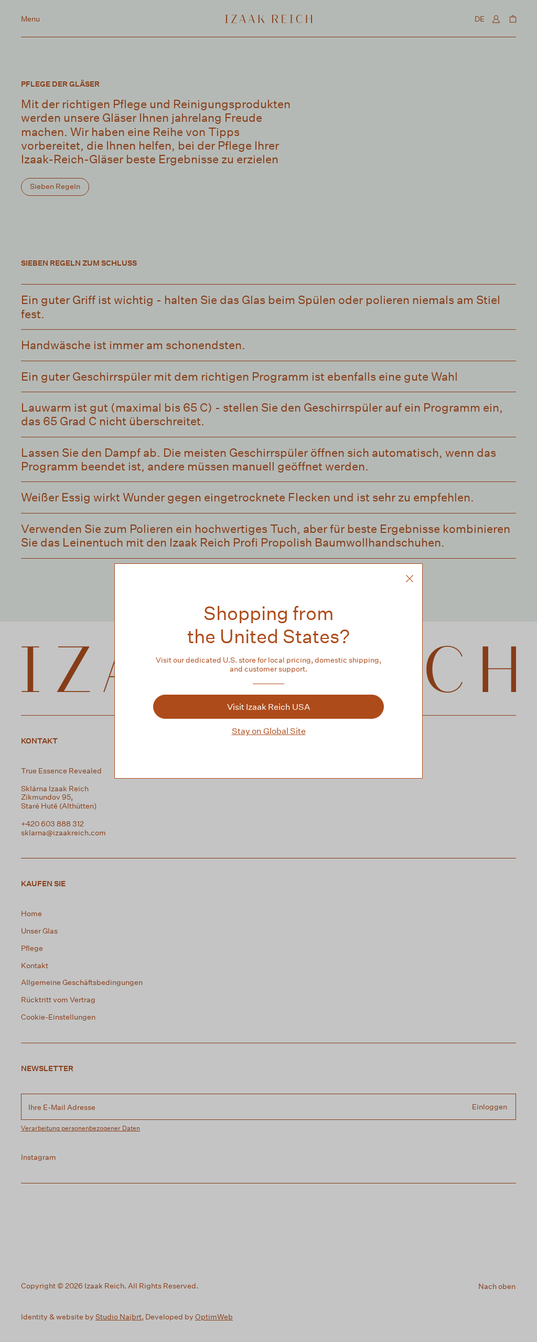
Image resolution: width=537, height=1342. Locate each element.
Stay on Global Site (269, 730)
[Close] (409, 578)
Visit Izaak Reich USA (268, 706)
